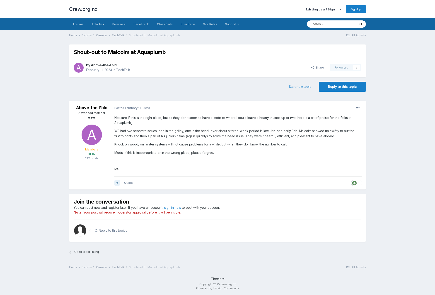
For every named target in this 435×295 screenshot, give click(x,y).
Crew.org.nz (83, 9)
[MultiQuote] (117, 183)
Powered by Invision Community (217, 288)
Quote (128, 182)
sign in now (172, 207)
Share (319, 67)
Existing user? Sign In (322, 9)
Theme (216, 279)
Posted (132, 108)
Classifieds (165, 24)
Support (231, 24)
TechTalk (123, 70)
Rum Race (188, 24)
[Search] (361, 24)
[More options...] (357, 108)
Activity (97, 24)
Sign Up (355, 9)
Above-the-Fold (104, 65)
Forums (78, 24)
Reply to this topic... (113, 230)
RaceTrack (141, 24)
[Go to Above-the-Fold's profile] (79, 68)
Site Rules (210, 24)
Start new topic (300, 86)
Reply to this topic (342, 86)
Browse (118, 24)
